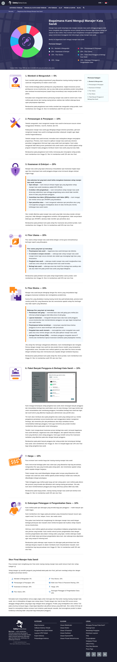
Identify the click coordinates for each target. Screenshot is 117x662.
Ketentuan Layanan (92, 633)
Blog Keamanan (39, 625)
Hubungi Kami (90, 628)
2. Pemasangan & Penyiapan (95, 84)
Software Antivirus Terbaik (42, 628)
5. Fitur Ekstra (91, 94)
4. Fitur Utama (91, 90)
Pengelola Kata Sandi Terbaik (35, 8)
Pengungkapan (90, 638)
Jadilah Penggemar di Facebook (88, 654)
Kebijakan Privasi (91, 641)
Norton (64, 628)
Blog (79, 8)
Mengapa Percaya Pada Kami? (95, 625)
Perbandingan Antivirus (41, 638)
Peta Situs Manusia (92, 646)
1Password (66, 630)
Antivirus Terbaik (16, 8)
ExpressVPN (66, 635)
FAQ (87, 635)
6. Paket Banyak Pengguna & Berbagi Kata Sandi (95, 98)
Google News (105, 654)
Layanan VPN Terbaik (41, 633)
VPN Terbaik (52, 8)
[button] (3, 3)
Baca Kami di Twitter (94, 654)
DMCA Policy (90, 643)
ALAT (60, 8)
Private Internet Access (69, 638)
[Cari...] (83, 8)
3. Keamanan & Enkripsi (94, 87)
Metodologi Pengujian (92, 630)
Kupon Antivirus (39, 635)
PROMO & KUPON (69, 8)
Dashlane (65, 633)
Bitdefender (66, 625)
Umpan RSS (99, 654)
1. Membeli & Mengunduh (95, 81)
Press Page (89, 649)
